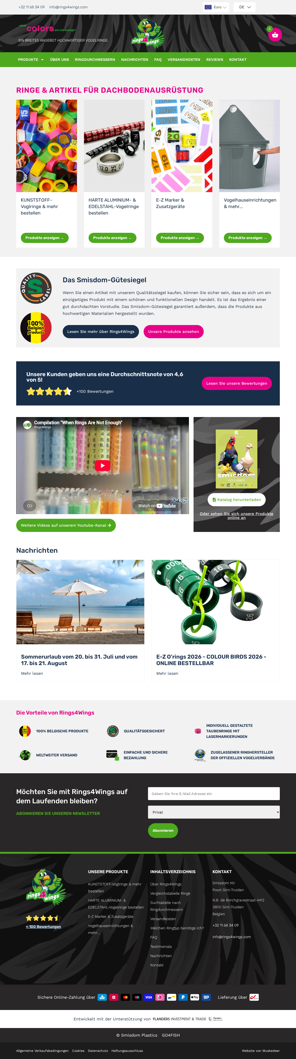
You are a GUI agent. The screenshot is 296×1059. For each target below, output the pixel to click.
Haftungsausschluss (127, 1051)
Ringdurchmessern (95, 59)
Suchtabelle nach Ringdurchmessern (166, 906)
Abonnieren (163, 830)
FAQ (158, 59)
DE (241, 7)
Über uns (59, 59)
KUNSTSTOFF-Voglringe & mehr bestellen (39, 206)
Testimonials (161, 946)
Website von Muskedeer (261, 1051)
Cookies (78, 1051)
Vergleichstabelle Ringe (170, 893)
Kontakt (238, 59)
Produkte (28, 59)
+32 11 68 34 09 (31, 7)
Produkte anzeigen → (44, 238)
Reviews (214, 59)
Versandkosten (184, 59)
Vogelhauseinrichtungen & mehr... (110, 929)
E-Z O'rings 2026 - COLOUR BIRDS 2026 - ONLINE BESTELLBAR (211, 660)
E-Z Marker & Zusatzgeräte (110, 916)
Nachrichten (134, 59)
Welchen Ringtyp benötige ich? (177, 928)
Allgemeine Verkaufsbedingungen (42, 1051)
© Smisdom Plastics (136, 1035)
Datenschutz (98, 1051)
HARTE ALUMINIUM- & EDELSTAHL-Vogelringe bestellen (114, 206)
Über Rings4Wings (166, 884)
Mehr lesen (32, 673)
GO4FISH (171, 1035)
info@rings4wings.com (68, 7)
